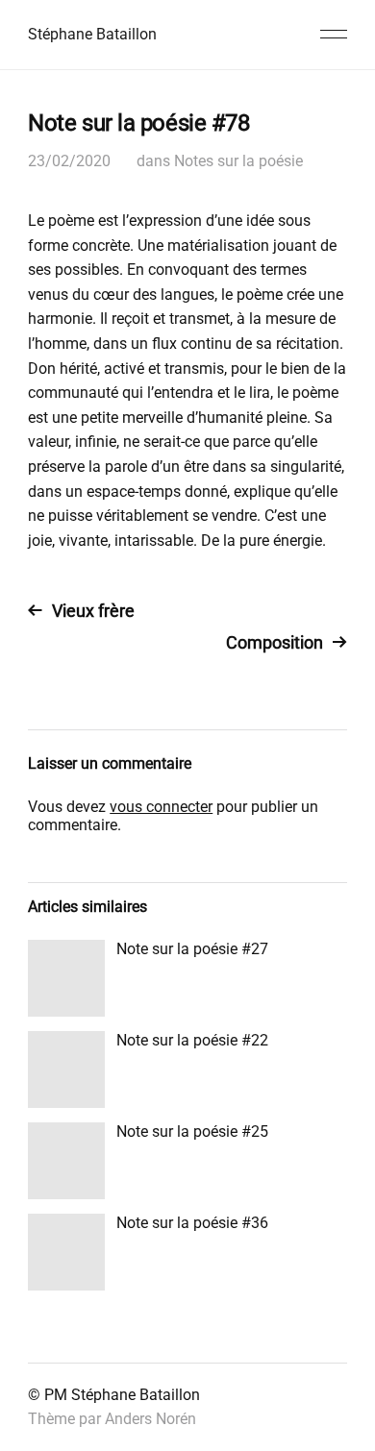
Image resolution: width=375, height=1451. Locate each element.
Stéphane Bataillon (92, 34)
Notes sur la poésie (238, 161)
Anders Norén (150, 1419)
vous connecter (161, 807)
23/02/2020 (69, 161)
